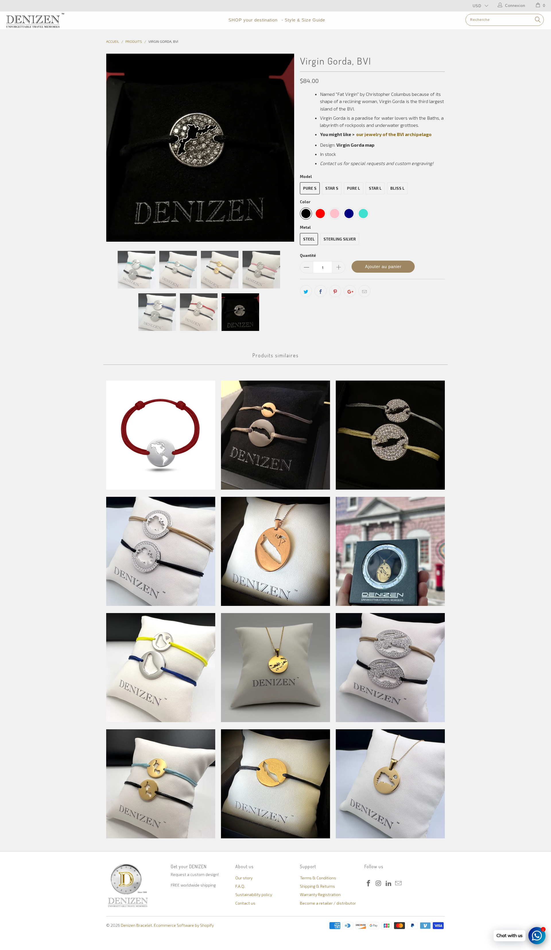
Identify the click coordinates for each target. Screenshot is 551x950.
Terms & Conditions (318, 877)
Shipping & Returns (317, 886)
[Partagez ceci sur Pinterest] (335, 291)
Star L (375, 188)
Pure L (353, 188)
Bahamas (390, 551)
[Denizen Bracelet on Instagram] (379, 883)
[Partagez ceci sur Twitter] (306, 291)
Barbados (160, 667)
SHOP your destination (253, 20)
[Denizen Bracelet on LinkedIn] (388, 883)
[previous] (116, 148)
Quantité (308, 255)
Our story (244, 877)
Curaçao (275, 783)
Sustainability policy (253, 894)
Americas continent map (160, 435)
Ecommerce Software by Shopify (184, 925)
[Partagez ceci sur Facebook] (321, 291)
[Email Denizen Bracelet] (398, 883)
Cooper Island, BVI (160, 783)
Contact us (245, 903)
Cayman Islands (390, 667)
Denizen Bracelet (136, 925)
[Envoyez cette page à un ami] (364, 291)
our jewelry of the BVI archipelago (394, 134)
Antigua (160, 551)
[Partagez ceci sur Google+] (350, 291)
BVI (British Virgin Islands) (275, 667)
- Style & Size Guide (303, 20)
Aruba (275, 551)
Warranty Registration (320, 894)
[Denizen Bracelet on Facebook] (368, 883)
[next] (284, 148)
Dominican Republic (390, 783)
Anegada (275, 435)
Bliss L (397, 188)
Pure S (310, 188)
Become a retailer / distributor (328, 903)
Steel (309, 239)
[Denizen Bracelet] (47, 20)
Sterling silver (339, 239)
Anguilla (390, 435)
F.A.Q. (240, 886)
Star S (331, 188)
